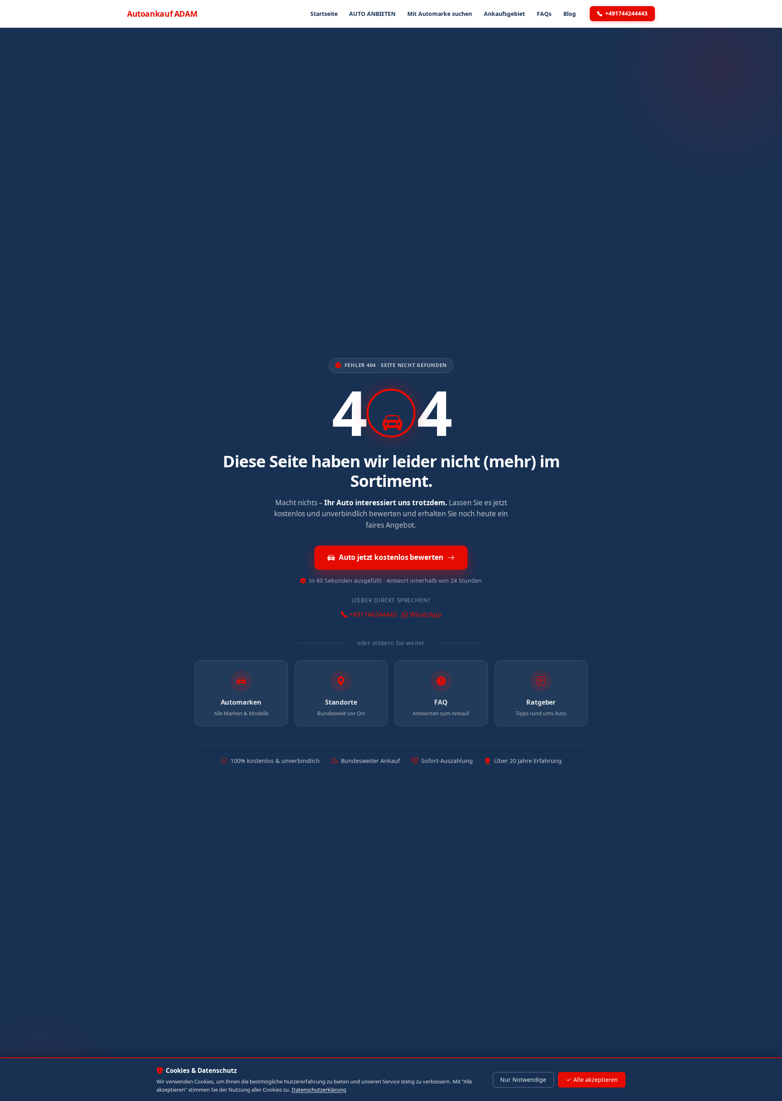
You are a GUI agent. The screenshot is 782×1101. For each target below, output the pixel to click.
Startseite (324, 14)
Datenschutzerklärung (319, 1089)
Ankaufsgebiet (504, 14)
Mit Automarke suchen (439, 14)
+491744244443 (626, 13)
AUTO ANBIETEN (372, 14)
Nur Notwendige (523, 1079)
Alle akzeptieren (595, 1079)
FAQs (544, 14)
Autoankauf (162, 14)
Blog (569, 14)
